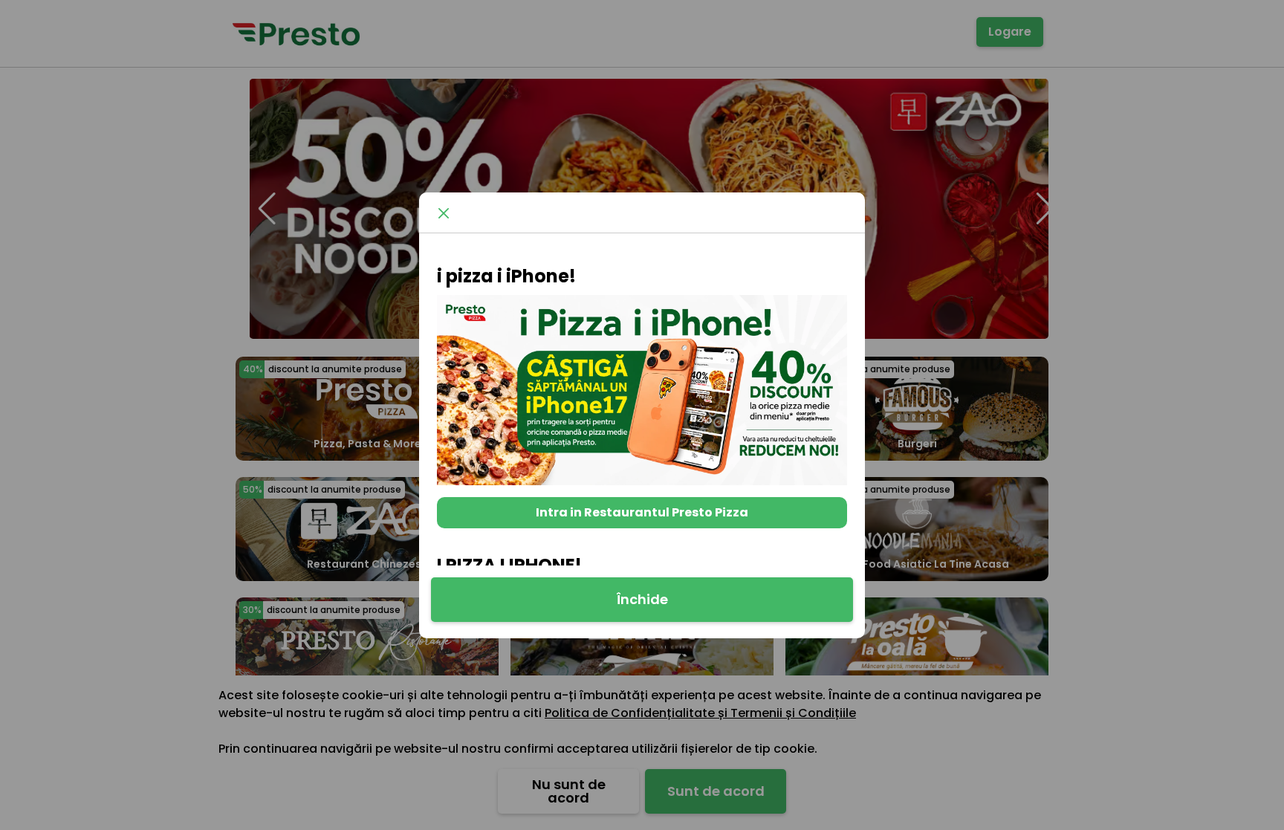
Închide (642, 599)
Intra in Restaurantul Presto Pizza (642, 512)
